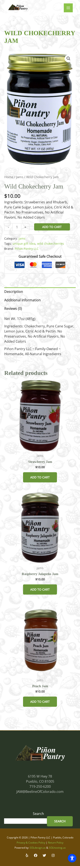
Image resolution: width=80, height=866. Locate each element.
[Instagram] (53, 855)
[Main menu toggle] (68, 7)
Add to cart (52, 227)
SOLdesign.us (38, 847)
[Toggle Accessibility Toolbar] (72, 858)
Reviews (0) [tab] (13, 308)
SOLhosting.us (57, 847)
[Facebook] (35, 855)
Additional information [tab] (22, 300)
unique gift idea (24, 244)
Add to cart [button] (40, 477)
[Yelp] (27, 855)
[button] (68, 58)
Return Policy (55, 842)
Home (8, 177)
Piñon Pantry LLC (27, 249)
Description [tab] (13, 291)
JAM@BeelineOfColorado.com (40, 791)
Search (38, 813)
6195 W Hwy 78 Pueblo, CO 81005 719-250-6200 (40, 781)
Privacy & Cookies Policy (31, 842)
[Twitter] (44, 855)
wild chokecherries (50, 244)
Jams (19, 177)
